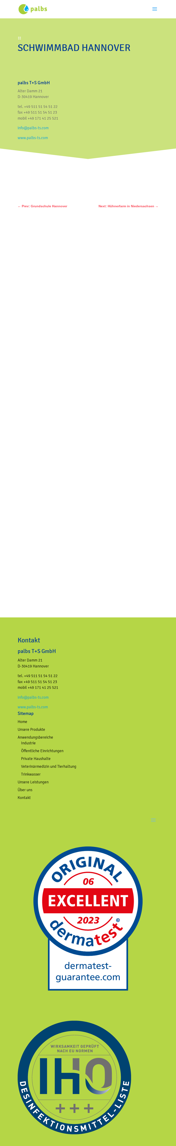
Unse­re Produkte (31, 729)
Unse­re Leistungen (33, 782)
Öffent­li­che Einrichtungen (42, 750)
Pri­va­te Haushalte (36, 758)
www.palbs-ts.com (33, 137)
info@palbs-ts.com (33, 128)
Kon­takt (24, 797)
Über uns (25, 789)
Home (22, 721)
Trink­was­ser (31, 774)
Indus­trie (28, 743)
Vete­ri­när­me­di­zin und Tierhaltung (48, 766)
